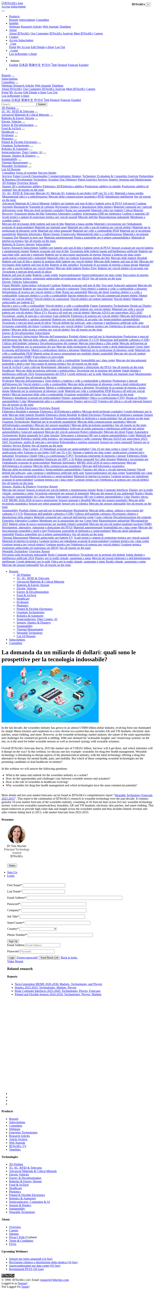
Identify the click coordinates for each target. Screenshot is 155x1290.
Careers (98, 33)
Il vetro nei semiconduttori (28, 459)
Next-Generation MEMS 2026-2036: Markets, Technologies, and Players (58, 984)
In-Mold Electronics (90, 414)
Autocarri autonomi (125, 285)
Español (83, 65)
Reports (13, 19)
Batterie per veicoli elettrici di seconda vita (123, 268)
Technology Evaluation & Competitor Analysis (110, 176)
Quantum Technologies (15, 145)
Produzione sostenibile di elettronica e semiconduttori (85, 418)
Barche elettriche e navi (82, 295)
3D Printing (9, 108)
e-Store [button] (42, 92)
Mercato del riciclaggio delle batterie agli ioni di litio (33, 223)
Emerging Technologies (23, 1132)
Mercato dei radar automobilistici (49, 428)
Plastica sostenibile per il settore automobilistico (102, 237)
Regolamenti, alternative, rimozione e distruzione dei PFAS (76, 367)
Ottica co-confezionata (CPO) (107, 397)
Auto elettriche (61, 316)
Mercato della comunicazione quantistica (72, 196)
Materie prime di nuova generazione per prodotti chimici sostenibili (73, 353)
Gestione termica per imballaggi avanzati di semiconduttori (74, 541)
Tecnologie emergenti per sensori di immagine (61, 493)
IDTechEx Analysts (61, 33)
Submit (42, 104)
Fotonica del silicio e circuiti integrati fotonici (125, 401)
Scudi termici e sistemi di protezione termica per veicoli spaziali (39, 217)
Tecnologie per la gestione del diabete (98, 370)
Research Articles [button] (23, 85)
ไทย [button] (46, 100)
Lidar (23, 401)
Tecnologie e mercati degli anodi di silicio (27, 271)
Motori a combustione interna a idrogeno (55, 350)
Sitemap (14, 1233)
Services (7, 176)
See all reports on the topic (28, 189)
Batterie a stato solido (45, 275)
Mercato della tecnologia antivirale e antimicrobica (46, 370)
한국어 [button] (38, 100)
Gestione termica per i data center (54, 479)
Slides (12, 865)
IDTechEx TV (17, 1146)
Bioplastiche (21, 206)
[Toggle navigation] (3, 11)
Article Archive (18, 1139)
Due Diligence (68, 179)
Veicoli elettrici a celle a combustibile (67, 305)
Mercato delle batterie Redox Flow (76, 268)
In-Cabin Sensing (49, 435)
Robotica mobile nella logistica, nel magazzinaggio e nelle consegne (61, 438)
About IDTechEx (19, 33)
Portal (12, 47)
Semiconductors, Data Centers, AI (22, 152)
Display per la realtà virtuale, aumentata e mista (63, 558)
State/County (15, 922)
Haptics (139, 493)
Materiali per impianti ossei (51, 227)
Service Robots (21, 445)
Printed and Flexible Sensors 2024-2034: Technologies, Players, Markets (58, 994)
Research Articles (31, 26)
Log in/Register (18, 54)
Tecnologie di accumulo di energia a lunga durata (109, 264)
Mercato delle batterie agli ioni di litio (116, 261)
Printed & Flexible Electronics (19, 142)
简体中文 (35, 65)
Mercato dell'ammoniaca (53, 336)
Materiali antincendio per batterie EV (51, 537)
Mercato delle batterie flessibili (129, 258)
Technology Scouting (46, 179)
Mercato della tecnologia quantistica (92, 425)
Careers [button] (90, 89)
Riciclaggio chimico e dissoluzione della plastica (84, 206)
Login (12, 957)
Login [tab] (10, 875)
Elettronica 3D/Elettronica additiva (63, 186)
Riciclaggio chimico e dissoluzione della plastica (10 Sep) (43, 1262)
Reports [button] (6, 75)
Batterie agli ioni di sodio (17, 275)
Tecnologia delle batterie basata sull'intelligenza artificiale (104, 251)
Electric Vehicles (11, 121)
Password (13, 904)
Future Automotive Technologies (109, 305)
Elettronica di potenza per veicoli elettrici (95, 316)
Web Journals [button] (43, 85)
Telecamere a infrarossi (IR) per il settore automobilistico (94, 435)
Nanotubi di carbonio (41, 206)
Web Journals (51, 26)
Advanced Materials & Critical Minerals (25, 114)
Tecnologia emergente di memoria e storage (100, 455)
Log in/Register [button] (11, 95)
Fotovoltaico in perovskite (48, 357)
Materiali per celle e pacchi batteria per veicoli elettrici (99, 227)
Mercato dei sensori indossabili (107, 503)
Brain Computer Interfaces (112, 490)
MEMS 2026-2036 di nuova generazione (101, 462)
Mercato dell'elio (88, 217)
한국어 (46, 65)
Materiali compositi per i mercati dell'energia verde (64, 517)
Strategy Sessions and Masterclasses (129, 179)
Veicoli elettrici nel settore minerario (91, 299)
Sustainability (10, 159)
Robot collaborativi (91, 432)
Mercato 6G (58, 193)
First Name (14, 885)
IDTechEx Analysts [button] (53, 89)
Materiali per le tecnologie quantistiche (54, 421)
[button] (14, 16)
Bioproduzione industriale (114, 217)
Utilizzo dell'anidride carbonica (20, 343)
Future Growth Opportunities (30, 176)
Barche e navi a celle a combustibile (23, 305)
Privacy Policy (17, 1237)
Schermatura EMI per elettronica (102, 213)
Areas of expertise (26, 172)
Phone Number (17, 934)
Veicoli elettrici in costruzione (51, 299)
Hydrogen (8, 135)
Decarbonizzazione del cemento (59, 343)
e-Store (50, 47)
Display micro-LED (86, 401)
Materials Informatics (29, 234)
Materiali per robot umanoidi (55, 230)
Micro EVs (40, 312)
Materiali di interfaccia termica (92, 476)
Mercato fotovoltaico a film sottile (99, 343)
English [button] (6, 100)
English (13, 65)
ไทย (54, 65)
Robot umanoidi (28, 435)
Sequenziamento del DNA (50, 374)
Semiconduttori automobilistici (121, 319)
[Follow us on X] (81, 1051)
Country (13, 928)
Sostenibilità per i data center (98, 360)
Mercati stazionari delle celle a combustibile (54, 360)
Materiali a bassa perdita (129, 193)
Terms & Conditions (21, 1240)
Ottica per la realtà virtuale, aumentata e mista (78, 561)
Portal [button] (5, 92)
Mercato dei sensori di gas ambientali (112, 493)
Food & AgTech (11, 128)
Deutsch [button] (55, 100)
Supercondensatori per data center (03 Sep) (34, 1265)
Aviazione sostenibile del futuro (21, 326)
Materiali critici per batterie (107, 210)
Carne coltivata (31, 367)
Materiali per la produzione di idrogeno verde (107, 350)
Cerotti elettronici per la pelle (84, 374)
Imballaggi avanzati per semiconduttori (38, 397)
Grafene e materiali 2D (135, 213)
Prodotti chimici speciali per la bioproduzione (96, 336)
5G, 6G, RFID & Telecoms (18, 111)
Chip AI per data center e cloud (109, 449)
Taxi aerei (107, 285)
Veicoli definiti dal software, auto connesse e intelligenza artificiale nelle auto (97, 322)
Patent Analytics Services (93, 179)
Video (10, 961)
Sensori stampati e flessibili (75, 500)
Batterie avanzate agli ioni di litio (49, 251)
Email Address (16, 897)
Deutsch (62, 65)
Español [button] (76, 100)
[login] (25, 1286)
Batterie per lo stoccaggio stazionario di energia (73, 254)
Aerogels (7, 206)
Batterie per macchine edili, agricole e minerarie (51, 288)
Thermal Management (15, 162)
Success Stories (47, 172)
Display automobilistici (75, 397)
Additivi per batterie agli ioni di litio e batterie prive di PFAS (86, 203)
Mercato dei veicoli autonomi (62, 432)
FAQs (12, 1244)
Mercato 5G (43, 193)
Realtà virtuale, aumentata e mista (126, 561)
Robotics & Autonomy (15, 148)
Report (19, 961)
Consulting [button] (8, 82)
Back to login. (69, 957)
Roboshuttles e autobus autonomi (31, 319)
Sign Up (13, 941)
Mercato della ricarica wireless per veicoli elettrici (40, 329)
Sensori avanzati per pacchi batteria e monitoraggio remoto (61, 490)
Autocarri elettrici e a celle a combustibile (42, 295)
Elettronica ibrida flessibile (61, 414)
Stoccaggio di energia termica (48, 363)
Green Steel (143, 346)
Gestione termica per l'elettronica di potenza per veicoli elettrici (111, 479)
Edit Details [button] (30, 92)
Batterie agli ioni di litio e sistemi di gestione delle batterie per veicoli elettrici (47, 261)
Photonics (7, 138)
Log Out (60, 47)
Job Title (13, 916)
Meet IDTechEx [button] (75, 89)
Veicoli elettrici (122, 299)
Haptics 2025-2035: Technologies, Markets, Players (45, 987)
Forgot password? (27, 957)
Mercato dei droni (98, 292)
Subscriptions (27, 19)
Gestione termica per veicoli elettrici (61, 326)
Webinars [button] (7, 85)
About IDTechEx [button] (12, 89)
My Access (23, 47)
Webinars (14, 26)
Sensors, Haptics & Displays (19, 155)
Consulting (42, 19)
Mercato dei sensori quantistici (53, 425)
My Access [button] (15, 92)
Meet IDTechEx (83, 33)
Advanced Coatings (134, 203)
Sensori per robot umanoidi (116, 442)
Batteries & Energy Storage (18, 118)
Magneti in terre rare (31, 237)
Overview (15, 1227)
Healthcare (8, 131)
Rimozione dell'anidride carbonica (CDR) (125, 339)
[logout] (22, 1283)
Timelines (65, 26)
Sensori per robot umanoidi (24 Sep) (30, 1258)
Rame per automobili (77, 210)
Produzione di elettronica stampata (122, 414)
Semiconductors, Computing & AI (29, 1201)
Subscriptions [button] (10, 78)
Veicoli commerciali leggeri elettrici (117, 295)
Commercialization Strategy (64, 176)
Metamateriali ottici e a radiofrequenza (25, 196)
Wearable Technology (15, 166)
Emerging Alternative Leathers (63, 213)
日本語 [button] (15, 100)
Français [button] (65, 100)
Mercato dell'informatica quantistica (103, 466)
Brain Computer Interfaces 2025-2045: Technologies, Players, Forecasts (57, 991)
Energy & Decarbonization (18, 125)
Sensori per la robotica (75, 503)
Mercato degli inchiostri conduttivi (44, 210)
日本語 (23, 65)
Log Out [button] (52, 92)
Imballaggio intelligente (119, 196)
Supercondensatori (70, 275)
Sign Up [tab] (12, 872)
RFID (101, 196)
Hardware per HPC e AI (59, 459)
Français (73, 65)
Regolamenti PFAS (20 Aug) (26, 1269)
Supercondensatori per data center (102, 275)
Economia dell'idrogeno (16, 350)
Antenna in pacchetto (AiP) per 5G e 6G (90, 193)
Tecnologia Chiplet (26, 455)
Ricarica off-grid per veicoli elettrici (69, 312)
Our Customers (40, 33)
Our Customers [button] (32, 89)
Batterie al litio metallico (64, 264)
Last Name (14, 891)
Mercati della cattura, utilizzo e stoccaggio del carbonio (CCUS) (61, 339)
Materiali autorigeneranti (58, 237)
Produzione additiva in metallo (103, 186)
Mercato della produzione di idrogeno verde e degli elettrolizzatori (95, 346)
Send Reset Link (49, 957)
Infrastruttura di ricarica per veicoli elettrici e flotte (31, 292)
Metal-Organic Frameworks (59, 234)
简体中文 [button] (27, 100)
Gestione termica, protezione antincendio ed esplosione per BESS (50, 278)
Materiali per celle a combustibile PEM (96, 230)
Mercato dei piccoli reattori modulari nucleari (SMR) (120, 524)
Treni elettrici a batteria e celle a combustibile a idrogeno (113, 288)
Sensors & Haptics (20, 1205)
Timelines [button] (57, 85)
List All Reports (11, 169)
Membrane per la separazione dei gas (34, 346)
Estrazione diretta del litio (29, 213)
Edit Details (38, 47)
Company (13, 910)
